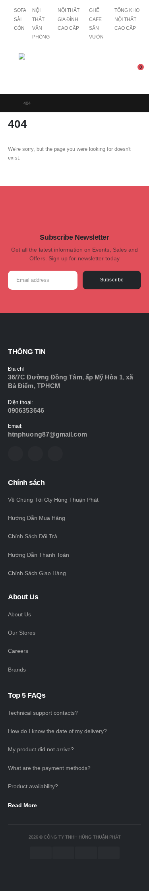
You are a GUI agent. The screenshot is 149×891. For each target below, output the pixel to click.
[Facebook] (15, 453)
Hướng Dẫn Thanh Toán (38, 555)
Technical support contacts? (43, 713)
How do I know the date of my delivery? (57, 731)
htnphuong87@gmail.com (47, 434)
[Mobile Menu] (13, 70)
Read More (23, 805)
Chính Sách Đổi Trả (32, 536)
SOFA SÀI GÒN (20, 19)
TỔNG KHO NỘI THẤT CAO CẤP (126, 19)
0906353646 (26, 410)
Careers (18, 651)
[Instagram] (55, 453)
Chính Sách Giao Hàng (37, 573)
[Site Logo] (40, 72)
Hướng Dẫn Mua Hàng (36, 518)
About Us (19, 614)
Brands (17, 669)
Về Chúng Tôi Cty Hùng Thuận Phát (53, 499)
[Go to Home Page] (10, 103)
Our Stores (21, 632)
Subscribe (112, 279)
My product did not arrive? (41, 749)
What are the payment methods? (49, 768)
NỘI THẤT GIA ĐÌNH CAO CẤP (68, 19)
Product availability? (33, 786)
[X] (35, 453)
